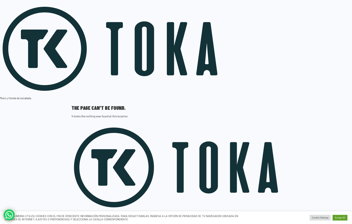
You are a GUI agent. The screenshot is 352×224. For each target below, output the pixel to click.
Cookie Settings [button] (320, 217)
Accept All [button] (340, 217)
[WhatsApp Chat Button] (9, 214)
